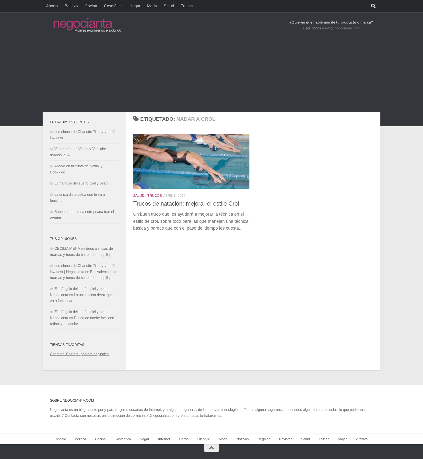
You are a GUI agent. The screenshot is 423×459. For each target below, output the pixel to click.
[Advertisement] (211, 74)
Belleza (71, 6)
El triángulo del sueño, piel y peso (80, 183)
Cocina (91, 6)
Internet (164, 439)
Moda (152, 6)
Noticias (242, 439)
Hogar (134, 6)
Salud (169, 6)
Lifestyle (203, 439)
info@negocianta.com (342, 28)
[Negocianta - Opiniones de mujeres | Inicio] (86, 25)
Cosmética (113, 6)
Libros (183, 439)
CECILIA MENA (67, 248)
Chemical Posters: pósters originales (79, 354)
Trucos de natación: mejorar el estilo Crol (186, 203)
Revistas (285, 439)
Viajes (342, 439)
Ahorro (52, 6)
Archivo (362, 439)
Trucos (187, 6)
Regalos (264, 439)
